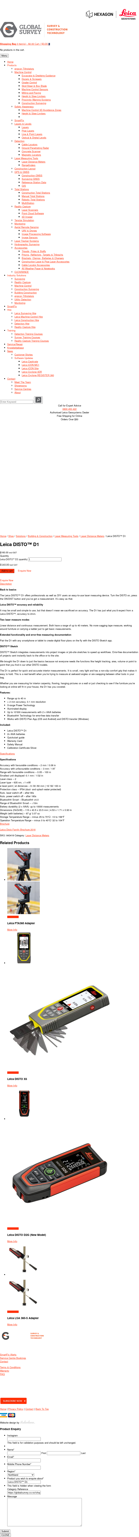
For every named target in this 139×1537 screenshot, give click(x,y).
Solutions (21, 536)
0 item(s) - (17, 44)
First (43, 1453)
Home (3, 536)
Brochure (4, 823)
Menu (4, 55)
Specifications (7, 753)
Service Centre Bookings (13, 1358)
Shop (11, 536)
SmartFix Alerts (8, 1354)
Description (6, 583)
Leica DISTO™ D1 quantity (14, 559)
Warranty (4, 1370)
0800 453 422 (69, 409)
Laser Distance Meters (92, 536)
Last (83, 1453)
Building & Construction (40, 536)
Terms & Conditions (10, 1367)
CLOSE (5, 1535)
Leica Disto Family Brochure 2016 (17, 829)
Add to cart (7, 571)
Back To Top (42, 1409)
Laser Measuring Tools (66, 536)
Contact (4, 1361)
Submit (5, 1531)
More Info (12, 929)
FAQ (2, 1374)
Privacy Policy (15, 1409)
